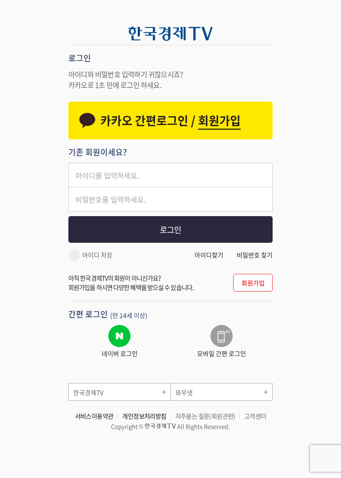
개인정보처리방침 (144, 416)
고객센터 (255, 416)
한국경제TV (88, 392)
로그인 (170, 230)
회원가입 (253, 282)
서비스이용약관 (94, 416)
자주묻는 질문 (205, 416)
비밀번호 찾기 (255, 254)
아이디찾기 (208, 254)
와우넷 (184, 392)
